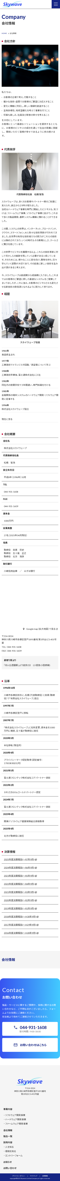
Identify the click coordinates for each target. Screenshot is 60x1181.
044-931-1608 (11, 491)
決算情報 (45, 1176)
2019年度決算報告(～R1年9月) (19, 908)
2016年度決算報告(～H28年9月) (20, 933)
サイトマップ (33, 1176)
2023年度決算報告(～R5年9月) (19, 875)
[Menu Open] (56, 4)
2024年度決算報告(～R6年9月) (19, 867)
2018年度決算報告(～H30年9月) (20, 916)
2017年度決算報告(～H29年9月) (20, 924)
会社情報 (8, 960)
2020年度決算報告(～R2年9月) (19, 900)
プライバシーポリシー (18, 1176)
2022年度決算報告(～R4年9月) (19, 884)
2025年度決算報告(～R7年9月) (19, 859)
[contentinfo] (30, 1123)
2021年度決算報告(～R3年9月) (19, 892)
